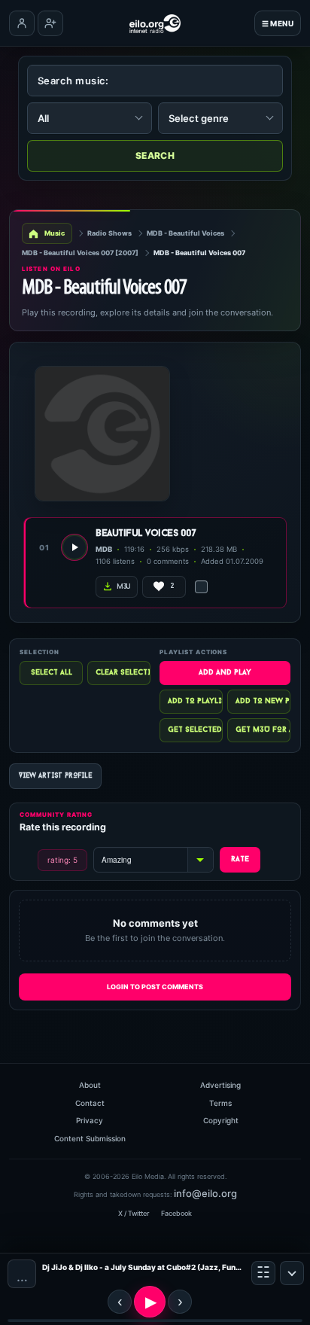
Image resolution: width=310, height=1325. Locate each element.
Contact (90, 1102)
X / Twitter (133, 1213)
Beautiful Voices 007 (146, 533)
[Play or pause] (150, 1301)
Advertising (220, 1084)
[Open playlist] (263, 1273)
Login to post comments (155, 986)
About (90, 1084)
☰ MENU (277, 23)
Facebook (176, 1213)
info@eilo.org (205, 1193)
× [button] (292, 1273)
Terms (220, 1102)
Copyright (221, 1120)
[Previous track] (120, 1302)
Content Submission (90, 1138)
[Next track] (180, 1302)
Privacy (89, 1120)
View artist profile (55, 775)
